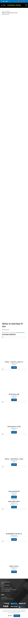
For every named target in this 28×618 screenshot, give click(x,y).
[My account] (26, 1)
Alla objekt (18, 332)
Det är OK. (17, 615)
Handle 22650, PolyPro (14, 501)
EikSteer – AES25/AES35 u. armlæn (14, 459)
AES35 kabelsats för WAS (14, 426)
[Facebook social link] (1, 1)
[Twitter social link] (3, 1)
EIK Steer (7, 11)
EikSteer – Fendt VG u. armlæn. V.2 (14, 362)
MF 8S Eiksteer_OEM (14, 394)
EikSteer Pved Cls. (14, 566)
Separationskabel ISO (14, 491)
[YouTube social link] (7, 1)
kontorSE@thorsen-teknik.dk (10, 589)
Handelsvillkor (4, 597)
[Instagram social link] (5, 1)
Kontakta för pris (5, 329)
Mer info (10, 615)
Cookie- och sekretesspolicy (7, 598)
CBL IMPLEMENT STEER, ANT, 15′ (14, 534)
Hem (3, 11)
